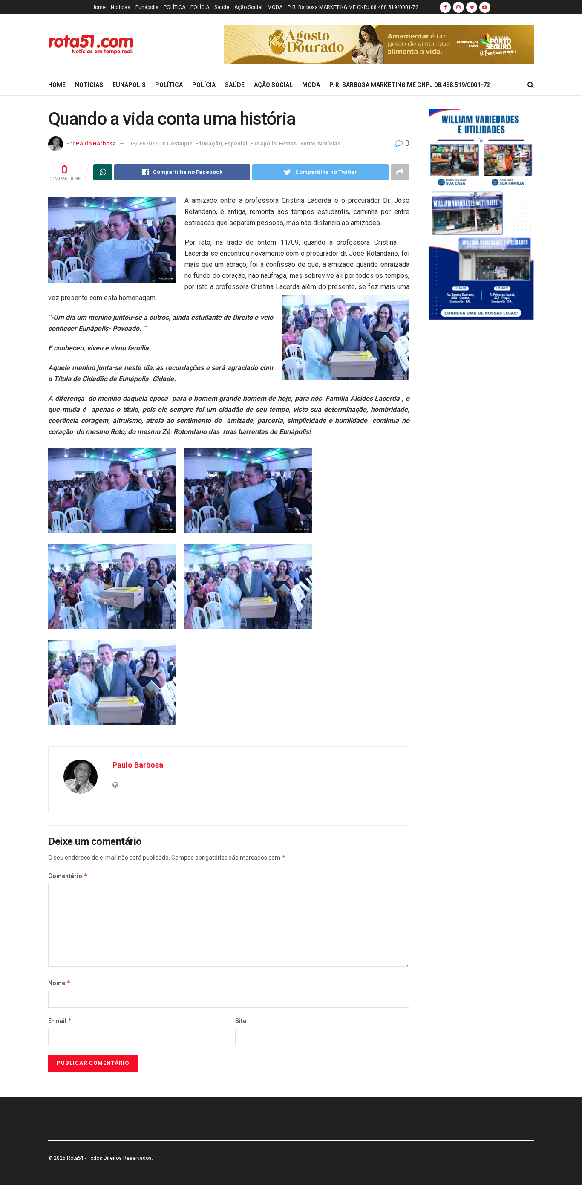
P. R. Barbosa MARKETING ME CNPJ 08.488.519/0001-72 (353, 7)
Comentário (68, 876)
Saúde (221, 7)
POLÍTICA (174, 7)
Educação (208, 143)
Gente (307, 143)
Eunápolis (146, 7)
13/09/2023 (144, 143)
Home (99, 7)
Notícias (120, 7)
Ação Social (248, 7)
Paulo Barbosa (96, 143)
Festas (288, 143)
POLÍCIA (199, 7)
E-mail (60, 1021)
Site (240, 1020)
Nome (59, 983)
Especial (236, 143)
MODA (275, 7)
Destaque (180, 143)
